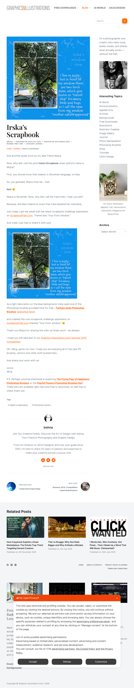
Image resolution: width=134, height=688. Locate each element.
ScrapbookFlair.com (18, 323)
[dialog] (67, 631)
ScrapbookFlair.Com (21, 215)
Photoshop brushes (41, 405)
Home (9, 149)
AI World (100, 7)
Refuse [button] (67, 661)
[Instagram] (15, 565)
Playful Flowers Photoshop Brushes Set (59, 383)
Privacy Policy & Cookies (116, 565)
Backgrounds (106, 117)
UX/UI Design (117, 7)
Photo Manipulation (110, 141)
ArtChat (103, 113)
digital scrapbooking (18, 405)
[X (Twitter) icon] (53, 460)
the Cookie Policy (85, 649)
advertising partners (63, 649)
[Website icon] (48, 460)
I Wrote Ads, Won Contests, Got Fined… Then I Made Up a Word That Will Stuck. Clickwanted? (108, 545)
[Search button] (124, 20)
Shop (102, 148)
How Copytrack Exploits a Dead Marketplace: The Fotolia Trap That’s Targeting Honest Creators (25, 545)
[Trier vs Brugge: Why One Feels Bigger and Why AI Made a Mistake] (67, 527)
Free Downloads (65, 7)
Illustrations (105, 125)
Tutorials (104, 152)
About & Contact (94, 565)
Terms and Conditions (117, 569)
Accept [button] (33, 661)
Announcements (108, 106)
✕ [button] (117, 598)
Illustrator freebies (109, 129)
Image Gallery (106, 133)
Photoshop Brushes (110, 145)
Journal (39, 144)
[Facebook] (8, 565)
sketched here (26, 311)
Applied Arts (106, 110)
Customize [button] (101, 661)
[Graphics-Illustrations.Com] (28, 7)
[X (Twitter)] (12, 565)
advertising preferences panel (93, 621)
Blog (85, 7)
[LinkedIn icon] (43, 460)
